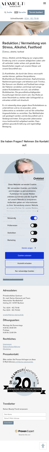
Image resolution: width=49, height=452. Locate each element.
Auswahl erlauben (24, 263)
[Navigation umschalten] (45, 3)
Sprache (22, 12)
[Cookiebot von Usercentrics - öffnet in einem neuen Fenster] (34, 178)
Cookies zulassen (24, 255)
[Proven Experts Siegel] (24, 431)
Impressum (7, 344)
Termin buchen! (36, 12)
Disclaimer (7, 349)
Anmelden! (8, 423)
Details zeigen (27, 248)
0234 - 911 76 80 (31, 18)
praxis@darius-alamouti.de (13, 315)
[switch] (33, 225)
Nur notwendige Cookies (24, 271)
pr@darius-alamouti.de (24, 362)
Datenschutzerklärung (11, 347)
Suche (9, 12)
